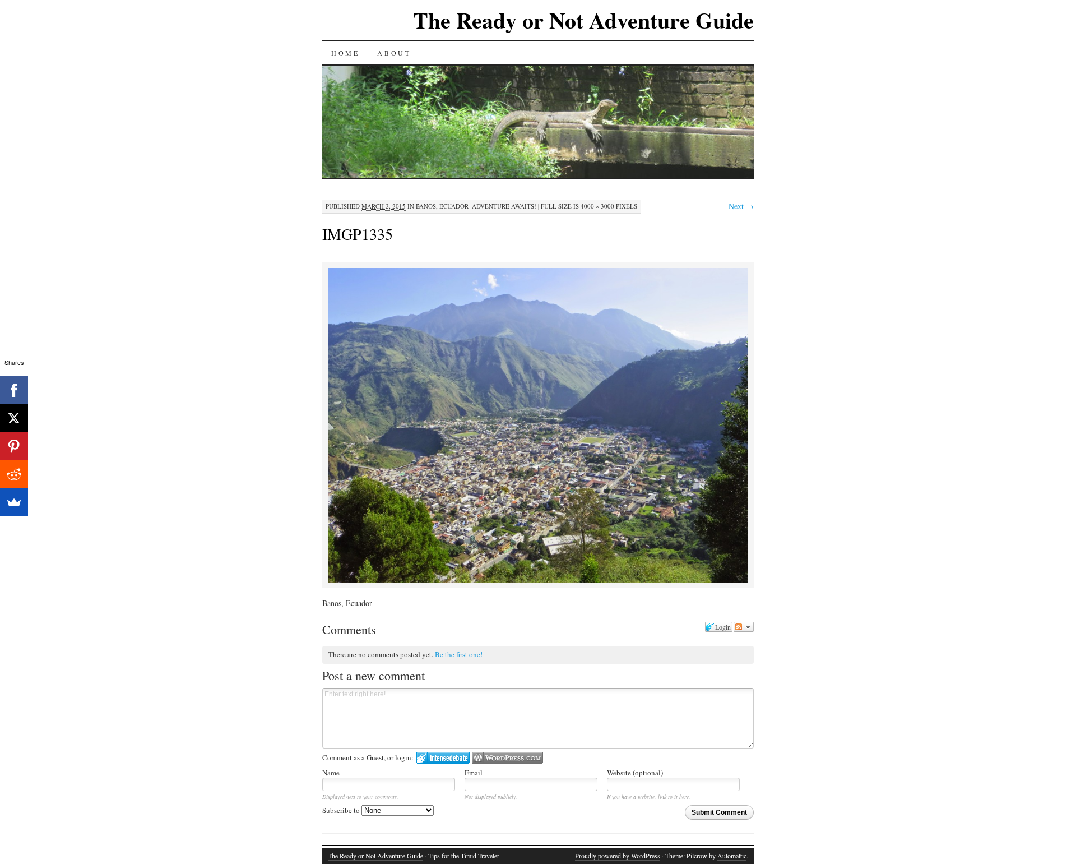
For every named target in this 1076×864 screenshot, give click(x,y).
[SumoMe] (14, 502)
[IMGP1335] (538, 581)
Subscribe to (341, 810)
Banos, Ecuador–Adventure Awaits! (476, 206)
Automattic (731, 855)
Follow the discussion (744, 627)
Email (474, 773)
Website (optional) (635, 773)
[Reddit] (14, 474)
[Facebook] (14, 390)
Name (331, 773)
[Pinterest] (14, 446)
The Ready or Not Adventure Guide (583, 19)
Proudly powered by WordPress (617, 855)
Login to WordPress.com (507, 758)
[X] (14, 418)
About (394, 52)
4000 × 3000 (597, 206)
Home (345, 52)
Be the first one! (459, 654)
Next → (741, 206)
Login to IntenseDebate (443, 758)
